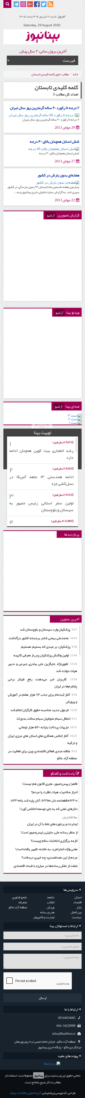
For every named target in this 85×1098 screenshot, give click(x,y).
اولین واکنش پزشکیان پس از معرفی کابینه (45, 655)
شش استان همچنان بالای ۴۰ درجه (54, 141)
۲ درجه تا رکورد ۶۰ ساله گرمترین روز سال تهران (44, 107)
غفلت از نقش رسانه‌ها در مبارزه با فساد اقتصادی (46, 865)
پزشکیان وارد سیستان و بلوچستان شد (48, 629)
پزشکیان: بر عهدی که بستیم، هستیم (49, 646)
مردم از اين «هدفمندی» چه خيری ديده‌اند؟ (50, 857)
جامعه (50, 897)
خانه (75, 74)
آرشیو (51, 215)
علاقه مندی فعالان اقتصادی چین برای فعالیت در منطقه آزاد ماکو (42, 754)
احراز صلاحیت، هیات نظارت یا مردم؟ (54, 792)
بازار (79, 907)
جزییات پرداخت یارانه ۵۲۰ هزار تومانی (48, 727)
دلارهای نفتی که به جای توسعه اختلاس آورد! (48, 808)
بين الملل (76, 912)
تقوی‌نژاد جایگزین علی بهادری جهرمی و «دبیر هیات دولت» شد (42, 667)
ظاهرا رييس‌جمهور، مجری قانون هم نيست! (50, 783)
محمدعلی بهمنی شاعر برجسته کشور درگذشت (43, 638)
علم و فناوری (19, 897)
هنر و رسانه (47, 912)
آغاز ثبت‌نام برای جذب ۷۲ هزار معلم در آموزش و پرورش (42, 698)
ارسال (42, 997)
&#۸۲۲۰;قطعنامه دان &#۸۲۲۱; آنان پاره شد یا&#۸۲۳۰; (44, 800)
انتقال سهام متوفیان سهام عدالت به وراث (47, 718)
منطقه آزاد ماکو (18, 907)
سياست (77, 917)
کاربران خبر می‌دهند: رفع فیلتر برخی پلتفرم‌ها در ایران (42, 683)
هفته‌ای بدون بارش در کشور (58, 175)
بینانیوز (38, 1075)
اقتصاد (77, 902)
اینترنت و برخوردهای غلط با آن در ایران (52, 820)
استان (78, 897)
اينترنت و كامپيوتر (43, 917)
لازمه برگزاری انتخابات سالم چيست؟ (54, 840)
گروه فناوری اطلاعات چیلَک (25, 1093)
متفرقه (22, 902)
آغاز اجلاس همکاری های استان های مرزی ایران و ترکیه (42, 739)
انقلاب (50, 902)
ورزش (50, 907)
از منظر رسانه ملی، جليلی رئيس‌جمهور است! (49, 832)
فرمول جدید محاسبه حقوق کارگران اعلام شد (43, 710)
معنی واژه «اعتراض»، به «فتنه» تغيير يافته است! (46, 849)
